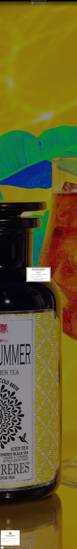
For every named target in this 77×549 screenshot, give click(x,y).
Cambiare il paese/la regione (38, 279)
